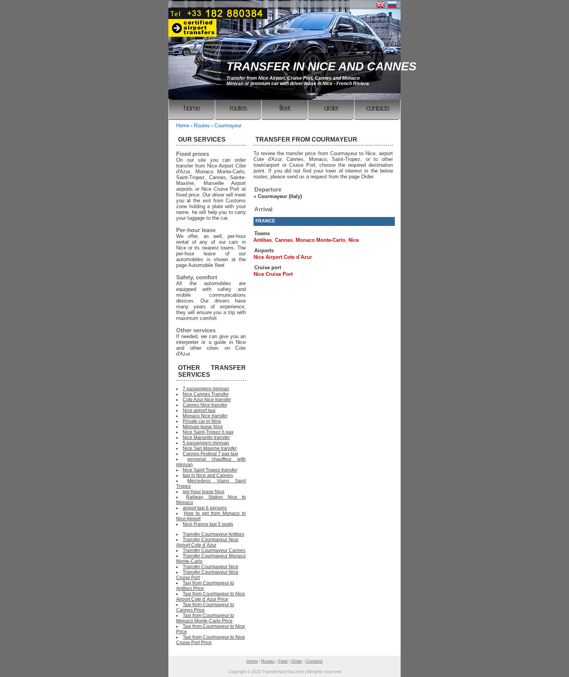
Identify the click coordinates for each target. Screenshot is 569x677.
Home (191, 108)
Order (331, 108)
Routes (238, 108)
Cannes (284, 240)
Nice (353, 240)
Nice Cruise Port (273, 274)
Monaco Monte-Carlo (320, 240)
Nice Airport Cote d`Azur (283, 257)
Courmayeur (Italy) (280, 196)
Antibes (263, 240)
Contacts (377, 108)
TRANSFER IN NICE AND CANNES (321, 66)
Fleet (284, 108)
